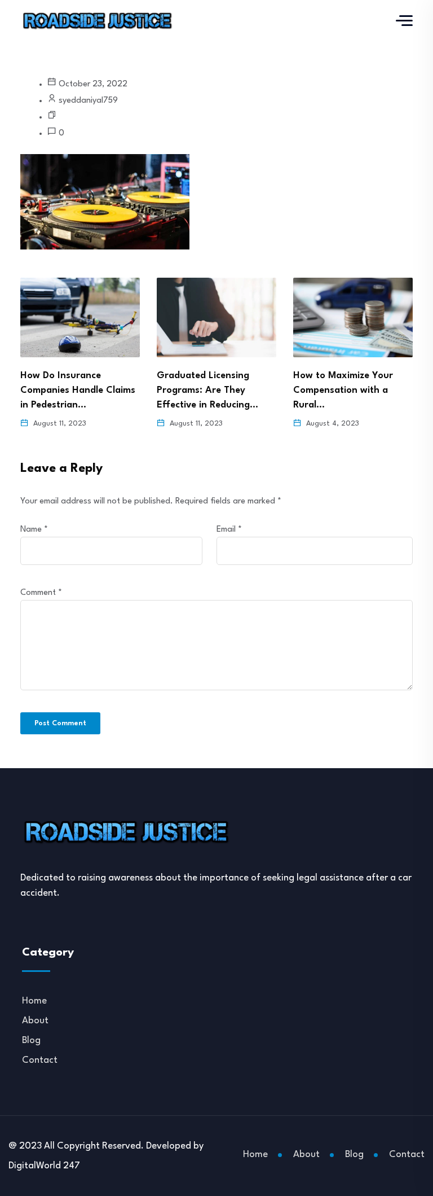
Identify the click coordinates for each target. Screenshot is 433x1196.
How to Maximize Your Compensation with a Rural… (343, 390)
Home (34, 1001)
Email (229, 529)
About (35, 1021)
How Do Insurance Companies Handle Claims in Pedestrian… (77, 390)
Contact (40, 1060)
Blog (31, 1040)
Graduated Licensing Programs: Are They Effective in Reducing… (207, 390)
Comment (41, 593)
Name (34, 529)
